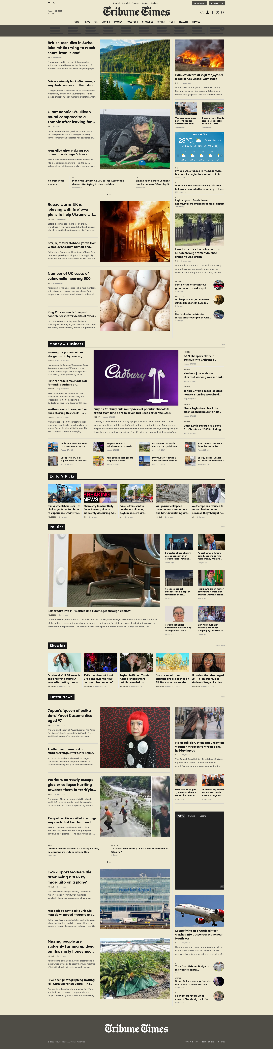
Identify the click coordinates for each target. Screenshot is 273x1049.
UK (96, 21)
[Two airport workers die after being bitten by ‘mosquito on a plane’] (135, 899)
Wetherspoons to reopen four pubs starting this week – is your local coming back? (67, 411)
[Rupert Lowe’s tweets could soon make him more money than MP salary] (211, 542)
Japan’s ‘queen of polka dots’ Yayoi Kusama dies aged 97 (70, 715)
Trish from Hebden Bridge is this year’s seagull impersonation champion (192, 968)
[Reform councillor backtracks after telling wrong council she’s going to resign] (179, 613)
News (87, 21)
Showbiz (147, 21)
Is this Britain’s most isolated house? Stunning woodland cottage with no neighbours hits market (203, 392)
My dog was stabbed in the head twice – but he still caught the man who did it (199, 172)
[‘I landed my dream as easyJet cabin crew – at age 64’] (213, 780)
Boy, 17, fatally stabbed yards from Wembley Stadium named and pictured (72, 245)
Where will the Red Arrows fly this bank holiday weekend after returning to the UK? (198, 187)
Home (76, 21)
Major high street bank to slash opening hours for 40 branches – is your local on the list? (204, 410)
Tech (172, 21)
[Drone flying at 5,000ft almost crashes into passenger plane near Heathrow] (199, 911)
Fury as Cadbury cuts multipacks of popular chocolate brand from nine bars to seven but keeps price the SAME (132, 411)
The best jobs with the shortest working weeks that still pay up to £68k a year (203, 375)
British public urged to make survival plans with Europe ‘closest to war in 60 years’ (192, 301)
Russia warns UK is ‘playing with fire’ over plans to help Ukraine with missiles (71, 209)
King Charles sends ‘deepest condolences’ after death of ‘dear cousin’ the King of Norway (71, 314)
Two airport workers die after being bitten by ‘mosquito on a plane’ (69, 877)
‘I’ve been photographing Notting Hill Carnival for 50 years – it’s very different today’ (71, 982)
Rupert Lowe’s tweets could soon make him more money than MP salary (210, 556)
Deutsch (145, 3)
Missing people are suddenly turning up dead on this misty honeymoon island (71, 946)
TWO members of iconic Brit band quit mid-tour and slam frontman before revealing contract (100, 679)
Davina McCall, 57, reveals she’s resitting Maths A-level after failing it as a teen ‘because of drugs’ (64, 679)
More (223, 344)
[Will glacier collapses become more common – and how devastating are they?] (172, 493)
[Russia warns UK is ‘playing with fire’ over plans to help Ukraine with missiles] (135, 231)
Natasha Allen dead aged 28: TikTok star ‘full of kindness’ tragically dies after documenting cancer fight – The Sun (208, 679)
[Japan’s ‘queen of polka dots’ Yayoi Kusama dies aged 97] (135, 737)
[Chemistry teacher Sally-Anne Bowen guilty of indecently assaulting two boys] (100, 493)
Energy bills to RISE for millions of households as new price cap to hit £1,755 (211, 459)
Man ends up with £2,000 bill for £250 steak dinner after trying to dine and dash (73, 182)
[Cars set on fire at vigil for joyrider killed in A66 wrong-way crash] (199, 55)
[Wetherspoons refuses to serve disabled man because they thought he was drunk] (208, 493)
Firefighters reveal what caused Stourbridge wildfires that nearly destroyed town (192, 997)
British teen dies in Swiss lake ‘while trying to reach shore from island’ (71, 47)
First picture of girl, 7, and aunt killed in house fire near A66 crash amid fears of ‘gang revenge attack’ (186, 792)
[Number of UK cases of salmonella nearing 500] (135, 300)
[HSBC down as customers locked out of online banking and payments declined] (190, 446)
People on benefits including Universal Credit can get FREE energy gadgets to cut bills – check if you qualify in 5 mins (119, 445)
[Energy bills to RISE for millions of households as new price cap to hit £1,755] (190, 461)
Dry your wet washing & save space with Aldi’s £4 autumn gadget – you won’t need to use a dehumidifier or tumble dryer (164, 459)
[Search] (53, 3)
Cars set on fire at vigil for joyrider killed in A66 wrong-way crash (199, 77)
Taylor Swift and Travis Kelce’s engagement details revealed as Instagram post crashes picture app (135, 679)
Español (126, 3)
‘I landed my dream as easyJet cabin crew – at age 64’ (213, 792)
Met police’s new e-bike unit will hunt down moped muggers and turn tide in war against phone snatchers (70, 912)
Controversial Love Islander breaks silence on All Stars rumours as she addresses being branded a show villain (172, 679)
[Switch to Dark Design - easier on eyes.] (202, 12)
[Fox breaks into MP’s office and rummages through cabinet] (104, 570)
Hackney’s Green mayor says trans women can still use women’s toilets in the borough (211, 591)
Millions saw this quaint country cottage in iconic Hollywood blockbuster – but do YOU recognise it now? (164, 445)
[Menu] (49, 3)
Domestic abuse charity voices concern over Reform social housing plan (178, 556)
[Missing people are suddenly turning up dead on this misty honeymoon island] (135, 968)
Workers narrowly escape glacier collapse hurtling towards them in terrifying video (72, 784)
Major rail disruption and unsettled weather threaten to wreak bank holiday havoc (199, 746)
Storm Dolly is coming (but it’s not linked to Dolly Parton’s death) (193, 983)
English (116, 3)
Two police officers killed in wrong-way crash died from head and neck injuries (72, 820)
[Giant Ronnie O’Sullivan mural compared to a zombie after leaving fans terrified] (135, 139)
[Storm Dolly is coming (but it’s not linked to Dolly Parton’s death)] (218, 981)
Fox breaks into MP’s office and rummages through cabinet (89, 611)
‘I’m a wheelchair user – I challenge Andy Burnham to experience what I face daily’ (64, 509)
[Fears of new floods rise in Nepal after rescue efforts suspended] (213, 108)
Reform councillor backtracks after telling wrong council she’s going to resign (178, 627)
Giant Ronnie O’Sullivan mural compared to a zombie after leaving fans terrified (71, 117)
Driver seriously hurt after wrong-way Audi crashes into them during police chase (72, 83)
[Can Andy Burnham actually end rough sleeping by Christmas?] (211, 613)
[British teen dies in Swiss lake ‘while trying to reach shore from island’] (135, 69)
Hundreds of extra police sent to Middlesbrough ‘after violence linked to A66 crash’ (197, 253)
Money (118, 21)
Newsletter (217, 3)
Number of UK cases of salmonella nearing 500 (69, 276)
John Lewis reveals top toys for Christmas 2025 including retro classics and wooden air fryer (203, 427)
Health (183, 21)
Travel (196, 21)
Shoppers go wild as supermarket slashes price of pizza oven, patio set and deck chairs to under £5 (74, 459)
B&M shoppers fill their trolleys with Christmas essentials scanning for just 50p (202, 358)
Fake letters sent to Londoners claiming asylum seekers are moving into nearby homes (136, 509)
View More (220, 645)
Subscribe (199, 3)
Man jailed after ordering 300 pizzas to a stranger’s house (68, 152)
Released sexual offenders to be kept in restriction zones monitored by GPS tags (177, 591)
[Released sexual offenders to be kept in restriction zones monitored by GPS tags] (179, 578)
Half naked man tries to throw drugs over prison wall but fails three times (192, 316)
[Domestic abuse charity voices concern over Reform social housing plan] (179, 542)
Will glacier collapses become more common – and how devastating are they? (171, 509)
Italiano (154, 3)
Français (135, 3)
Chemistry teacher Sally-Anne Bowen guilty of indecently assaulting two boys (99, 509)
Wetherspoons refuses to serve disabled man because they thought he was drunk (208, 509)
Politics (132, 21)
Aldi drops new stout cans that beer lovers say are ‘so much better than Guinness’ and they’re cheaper (74, 445)
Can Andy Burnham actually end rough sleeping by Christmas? (210, 627)
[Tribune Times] (136, 12)
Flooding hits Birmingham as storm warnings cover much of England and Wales (74, 850)
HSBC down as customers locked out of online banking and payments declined (211, 445)
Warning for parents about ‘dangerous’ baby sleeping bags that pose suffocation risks (66, 354)
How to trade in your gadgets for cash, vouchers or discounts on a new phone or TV (67, 382)
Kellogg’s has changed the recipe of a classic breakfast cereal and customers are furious (120, 459)
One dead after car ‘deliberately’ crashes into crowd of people (138, 850)
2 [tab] (110, 194)
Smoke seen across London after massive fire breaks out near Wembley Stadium (138, 182)
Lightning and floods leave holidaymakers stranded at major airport (199, 202)
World (106, 21)
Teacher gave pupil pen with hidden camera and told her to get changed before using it (185, 121)
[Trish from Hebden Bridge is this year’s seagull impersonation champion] (218, 966)
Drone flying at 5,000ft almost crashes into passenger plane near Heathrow (199, 934)
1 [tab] (107, 194)
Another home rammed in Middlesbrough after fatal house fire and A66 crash (70, 751)
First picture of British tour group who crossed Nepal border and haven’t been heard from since (190, 286)
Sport (161, 21)
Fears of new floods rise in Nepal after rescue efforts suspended (213, 121)
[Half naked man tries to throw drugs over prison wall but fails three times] (218, 314)
